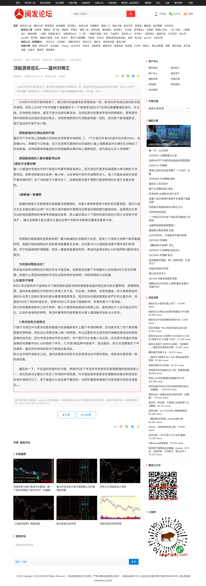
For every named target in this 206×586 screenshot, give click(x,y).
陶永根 (128, 46)
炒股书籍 (73, 3)
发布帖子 (175, 67)
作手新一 (138, 34)
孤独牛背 (161, 34)
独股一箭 (84, 30)
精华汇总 (47, 60)
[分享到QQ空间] (138, 76)
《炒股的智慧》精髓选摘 (26, 523)
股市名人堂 (30, 3)
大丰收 (128, 30)
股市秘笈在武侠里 (66, 523)
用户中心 (153, 73)
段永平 (64, 38)
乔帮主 (74, 30)
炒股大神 (83, 26)
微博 (190, 14)
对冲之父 (50, 42)
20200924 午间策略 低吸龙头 (164, 250)
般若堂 (138, 26)
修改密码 (175, 84)
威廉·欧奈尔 (74, 42)
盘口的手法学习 (157, 273)
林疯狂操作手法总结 (159, 365)
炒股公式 (99, 3)
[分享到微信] (128, 76)
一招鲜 (42, 34)
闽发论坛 (17, 76)
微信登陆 (178, 3)
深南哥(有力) (54, 34)
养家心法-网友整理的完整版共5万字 (166, 378)
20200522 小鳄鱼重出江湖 (163, 155)
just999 (24, 38)
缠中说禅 (176, 46)
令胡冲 (85, 46)
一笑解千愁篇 (94, 34)
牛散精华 (94, 26)
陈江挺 (138, 38)
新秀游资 (49, 26)
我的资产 (175, 73)
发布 (133, 561)
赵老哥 (38, 30)
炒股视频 (112, 3)
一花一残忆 (175, 30)
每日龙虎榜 (45, 3)
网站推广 (153, 84)
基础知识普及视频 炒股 (161, 230)
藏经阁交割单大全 (158, 352)
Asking (65, 46)
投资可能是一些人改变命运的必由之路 (168, 328)
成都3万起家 (46, 38)
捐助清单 (153, 79)
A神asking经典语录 (158, 443)
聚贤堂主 (149, 34)
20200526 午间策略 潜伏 (162, 178)
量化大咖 (121, 42)
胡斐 (167, 46)
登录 (191, 3)
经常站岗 (118, 46)
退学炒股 (95, 30)
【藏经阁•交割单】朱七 (161, 245)
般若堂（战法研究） (130, 3)
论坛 (158, 3)
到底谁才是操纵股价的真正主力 (166, 207)
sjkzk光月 (75, 46)
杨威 (34, 46)
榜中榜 (34, 38)
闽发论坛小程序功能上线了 (162, 303)
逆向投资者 (108, 42)
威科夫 (97, 42)
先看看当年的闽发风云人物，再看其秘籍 (169, 370)
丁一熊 (82, 34)
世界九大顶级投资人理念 (113, 486)
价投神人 (61, 42)
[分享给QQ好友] (133, 76)
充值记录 (175, 79)
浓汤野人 (117, 30)
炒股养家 (95, 46)
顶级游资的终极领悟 (111, 523)
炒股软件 (86, 3)
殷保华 (40, 50)
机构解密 (60, 26)
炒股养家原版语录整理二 (162, 225)
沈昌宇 (31, 50)
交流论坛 (168, 26)
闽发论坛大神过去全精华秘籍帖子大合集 (169, 311)
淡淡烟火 (54, 46)
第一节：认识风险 (158, 150)
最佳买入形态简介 (158, 183)
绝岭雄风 (106, 30)
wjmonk (147, 38)
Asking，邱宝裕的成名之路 (162, 427)
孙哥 (57, 38)
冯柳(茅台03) (69, 34)
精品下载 (117, 26)
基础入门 (105, 26)
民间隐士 (71, 26)
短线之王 (87, 42)
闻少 (23, 34)
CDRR (137, 46)
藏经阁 (148, 3)
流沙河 (182, 34)
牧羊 (105, 34)
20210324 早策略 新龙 (161, 255)
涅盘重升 (50, 50)
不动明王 (114, 34)
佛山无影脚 (157, 46)
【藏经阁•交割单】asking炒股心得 (166, 418)
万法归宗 (172, 34)
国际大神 (38, 26)
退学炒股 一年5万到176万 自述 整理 (167, 435)
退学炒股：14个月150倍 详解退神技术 (168, 410)
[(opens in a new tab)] (33, 471)
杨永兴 (146, 46)
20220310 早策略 (158, 240)
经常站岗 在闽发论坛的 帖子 (164, 193)
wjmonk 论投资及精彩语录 (163, 278)
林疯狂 (65, 30)
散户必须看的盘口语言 (161, 188)
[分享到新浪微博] (123, 76)
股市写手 (128, 26)
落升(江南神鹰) (77, 38)
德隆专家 (107, 46)
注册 (167, 3)
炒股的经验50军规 (158, 268)
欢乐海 (186, 46)
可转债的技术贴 (157, 212)
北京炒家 (158, 38)
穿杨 (130, 38)
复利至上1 (127, 34)
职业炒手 (43, 46)
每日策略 (59, 3)
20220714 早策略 (158, 165)
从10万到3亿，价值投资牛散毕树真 (168, 235)
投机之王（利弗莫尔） (32, 42)
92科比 (100, 38)
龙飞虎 (56, 30)
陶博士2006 (161, 30)
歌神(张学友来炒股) (116, 38)
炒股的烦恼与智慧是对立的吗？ (164, 144)
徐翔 (23, 50)
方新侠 (91, 38)
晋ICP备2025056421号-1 (168, 576)
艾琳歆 (149, 30)
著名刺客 (32, 34)
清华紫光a (139, 30)
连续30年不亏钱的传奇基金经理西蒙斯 (169, 160)
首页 (18, 3)
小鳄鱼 (186, 30)
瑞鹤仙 (47, 30)
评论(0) (61, 76)
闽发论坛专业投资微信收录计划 (164, 319)
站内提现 (153, 89)
